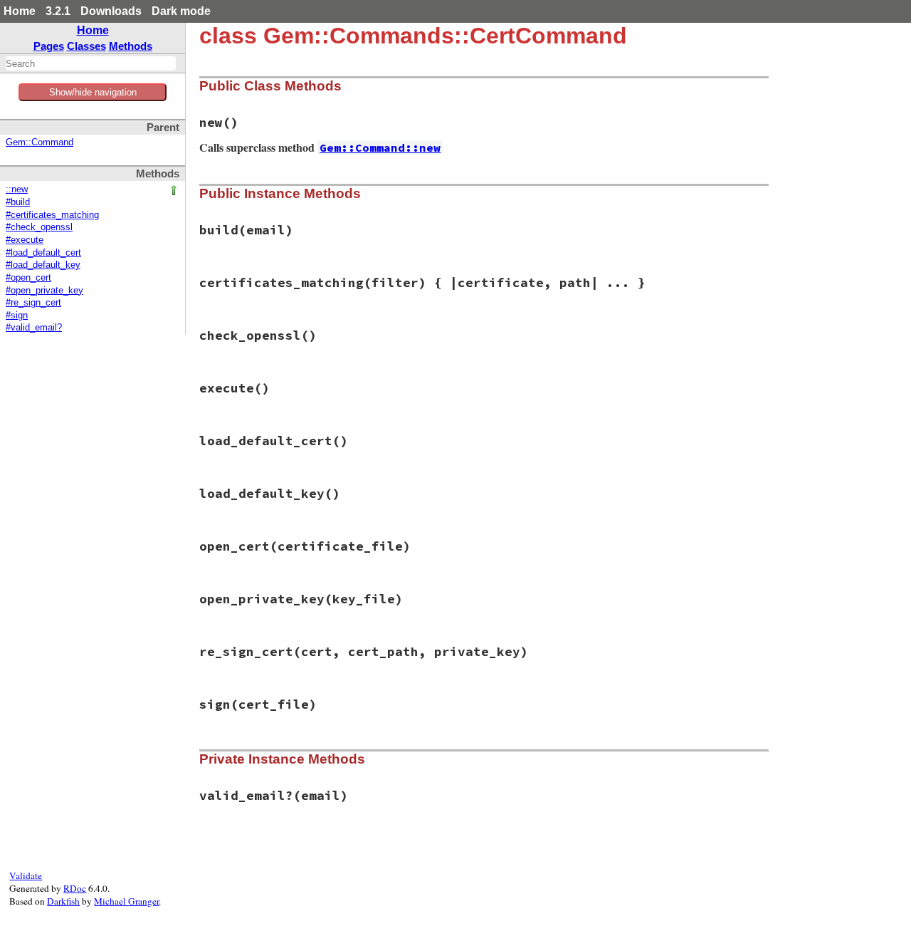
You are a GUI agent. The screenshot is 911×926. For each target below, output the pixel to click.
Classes (86, 46)
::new (17, 189)
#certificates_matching (52, 215)
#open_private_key (44, 291)
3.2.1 (58, 11)
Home (20, 11)
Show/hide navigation (93, 92)
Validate (25, 875)
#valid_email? (34, 328)
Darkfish (63, 901)
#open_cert (28, 278)
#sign (17, 316)
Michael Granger (126, 901)
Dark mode (181, 11)
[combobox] (91, 63)
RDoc (74, 888)
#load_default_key (43, 265)
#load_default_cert (43, 253)
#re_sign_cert (33, 303)
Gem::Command (39, 142)
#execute (24, 240)
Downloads (111, 11)
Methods (130, 46)
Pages (48, 46)
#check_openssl (39, 227)
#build (18, 202)
